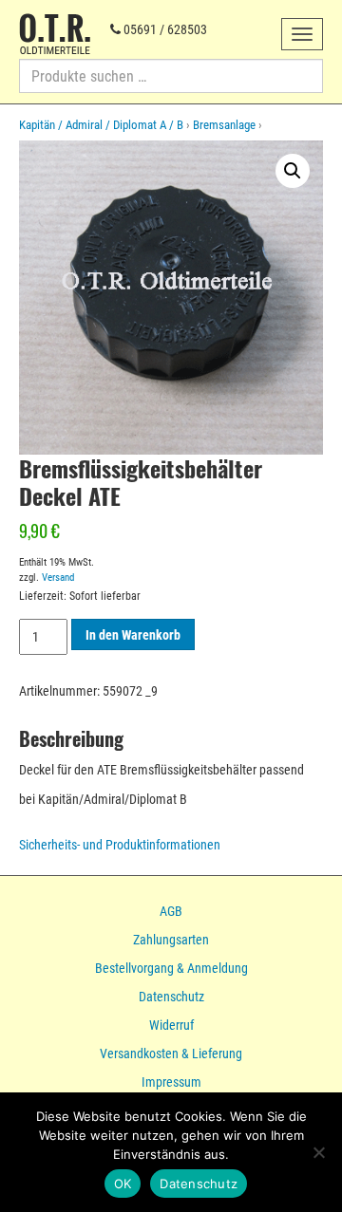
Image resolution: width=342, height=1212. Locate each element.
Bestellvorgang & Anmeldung (171, 968)
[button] (293, 171)
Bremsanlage (224, 125)
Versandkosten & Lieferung (171, 1053)
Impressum (171, 1082)
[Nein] (318, 1152)
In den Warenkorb (133, 635)
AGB (171, 911)
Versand (58, 577)
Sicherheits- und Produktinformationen (119, 844)
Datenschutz (171, 996)
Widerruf (171, 1025)
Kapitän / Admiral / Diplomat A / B (101, 125)
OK (123, 1183)
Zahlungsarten (171, 939)
